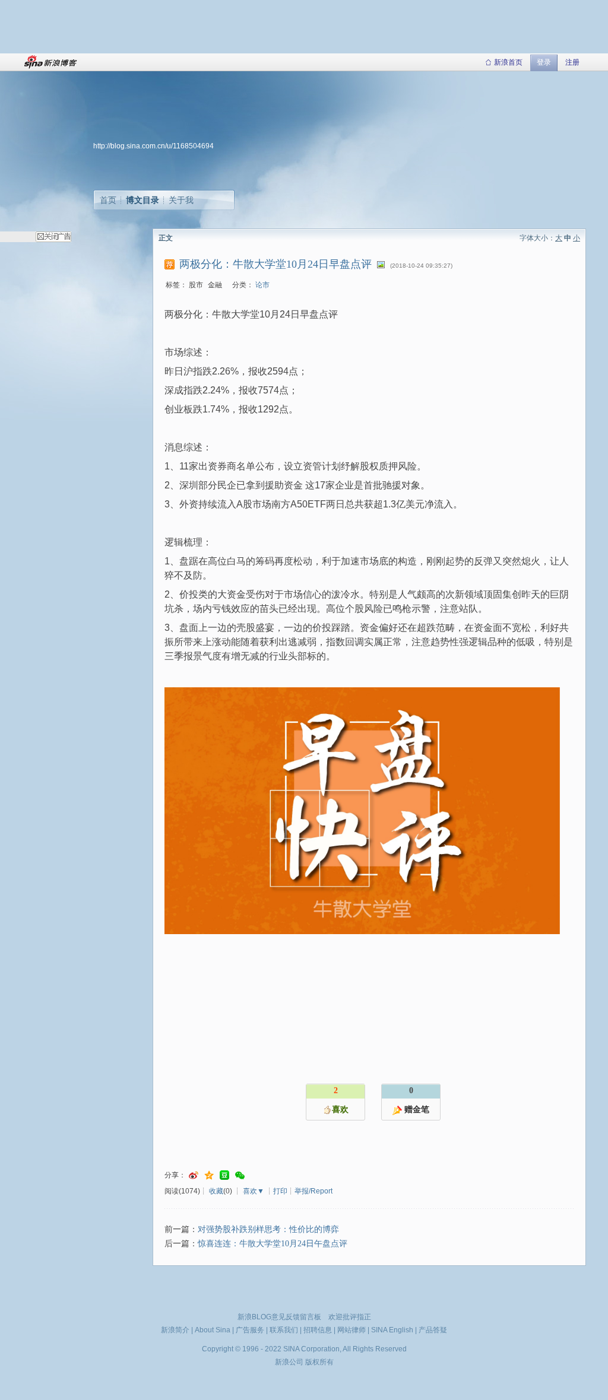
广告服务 (250, 1330)
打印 (280, 1191)
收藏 (216, 1191)
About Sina (212, 1330)
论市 (262, 285)
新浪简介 (175, 1330)
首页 (108, 200)
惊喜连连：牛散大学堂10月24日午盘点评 (272, 1243)
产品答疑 (433, 1330)
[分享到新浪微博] (193, 1175)
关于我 (181, 200)
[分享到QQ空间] (209, 1175)
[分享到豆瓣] (224, 1175)
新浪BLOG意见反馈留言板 (279, 1317)
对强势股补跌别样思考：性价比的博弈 (268, 1229)
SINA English (392, 1330)
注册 (572, 62)
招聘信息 (317, 1330)
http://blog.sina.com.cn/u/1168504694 (153, 146)
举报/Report (313, 1191)
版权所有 (319, 1362)
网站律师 (351, 1330)
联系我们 (284, 1330)
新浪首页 (508, 62)
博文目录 (142, 200)
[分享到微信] (240, 1175)
